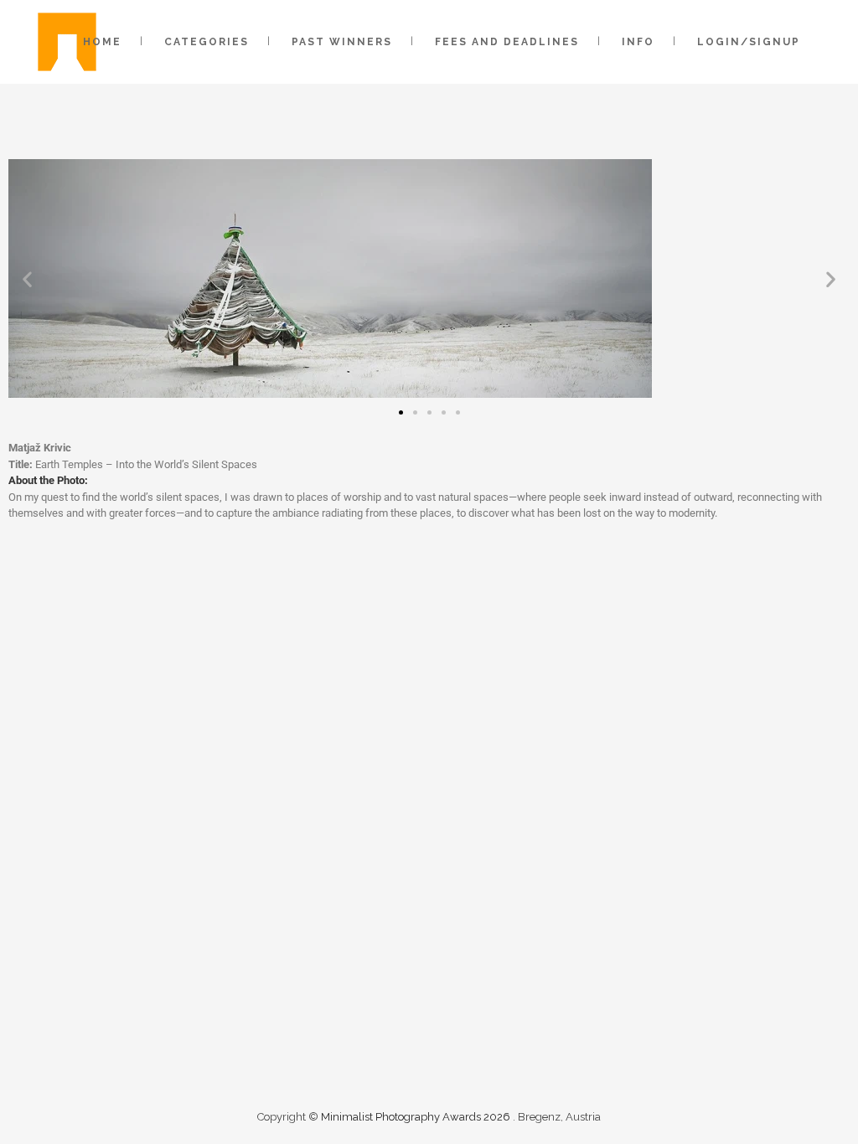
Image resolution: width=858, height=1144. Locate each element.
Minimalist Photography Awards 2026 (417, 1117)
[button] (27, 278)
